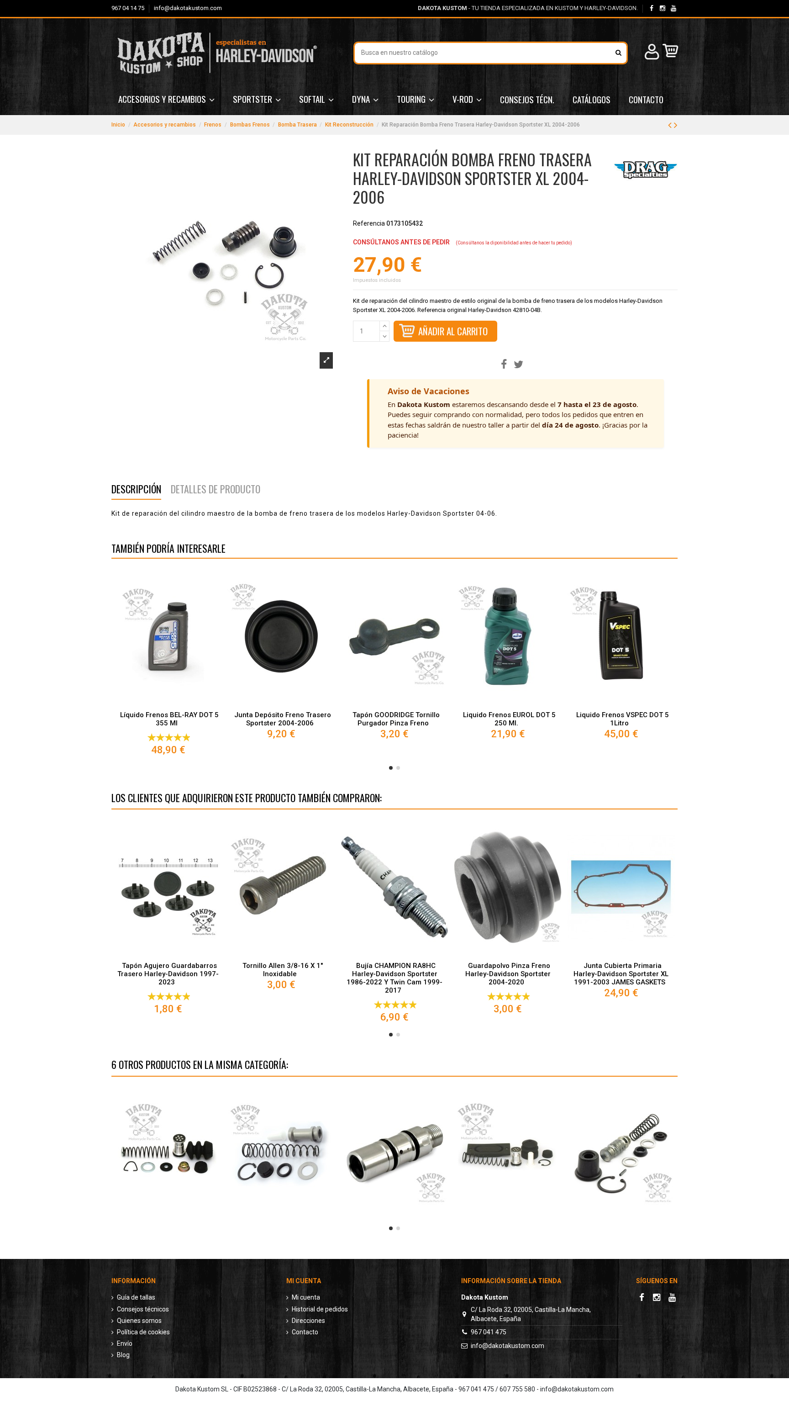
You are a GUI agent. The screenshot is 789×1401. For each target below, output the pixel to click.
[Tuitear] (518, 365)
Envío (124, 1343)
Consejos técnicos (143, 1309)
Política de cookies (143, 1332)
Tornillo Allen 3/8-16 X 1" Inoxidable (282, 970)
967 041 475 (488, 1332)
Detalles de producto (215, 490)
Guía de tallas (136, 1297)
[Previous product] (671, 125)
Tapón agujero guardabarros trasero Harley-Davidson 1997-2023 (168, 974)
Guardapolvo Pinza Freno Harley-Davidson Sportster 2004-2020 (508, 974)
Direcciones (308, 1320)
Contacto (305, 1332)
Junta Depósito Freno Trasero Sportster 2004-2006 (282, 719)
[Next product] (676, 125)
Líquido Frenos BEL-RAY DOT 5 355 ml (169, 719)
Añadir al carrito (453, 331)
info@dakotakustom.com (188, 8)
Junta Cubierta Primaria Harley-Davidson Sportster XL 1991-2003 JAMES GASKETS (620, 974)
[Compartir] (504, 365)
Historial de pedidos (320, 1309)
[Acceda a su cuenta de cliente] (651, 53)
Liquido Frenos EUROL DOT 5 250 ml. (509, 719)
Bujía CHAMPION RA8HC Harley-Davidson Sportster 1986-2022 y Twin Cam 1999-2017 (394, 978)
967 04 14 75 (128, 8)
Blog (123, 1355)
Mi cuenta (306, 1297)
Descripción (136, 490)
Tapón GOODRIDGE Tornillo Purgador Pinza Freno (396, 719)
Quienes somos (139, 1320)
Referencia (369, 223)
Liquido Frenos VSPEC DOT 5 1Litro (622, 719)
